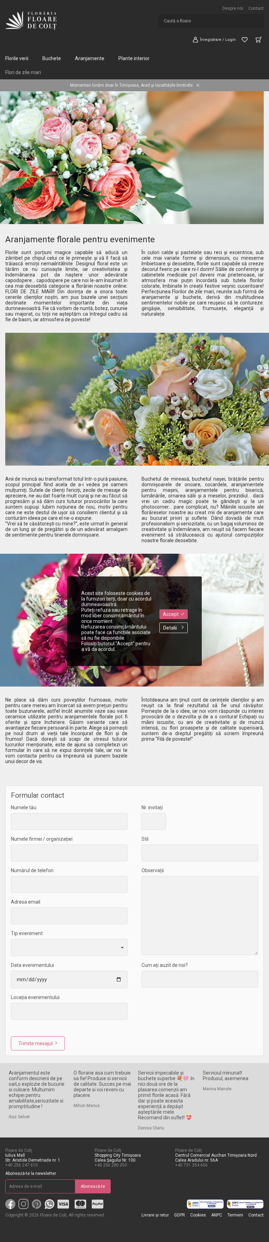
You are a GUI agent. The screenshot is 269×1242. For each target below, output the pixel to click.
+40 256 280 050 (111, 1165)
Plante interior (134, 58)
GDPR (179, 1215)
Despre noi (232, 8)
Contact (256, 8)
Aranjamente (89, 58)
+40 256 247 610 (21, 1165)
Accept (171, 614)
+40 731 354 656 (191, 1165)
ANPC (216, 1215)
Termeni (235, 1215)
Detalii (170, 628)
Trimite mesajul (35, 1043)
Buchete (51, 58)
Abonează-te (93, 1186)
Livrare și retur (155, 1215)
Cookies (198, 1215)
